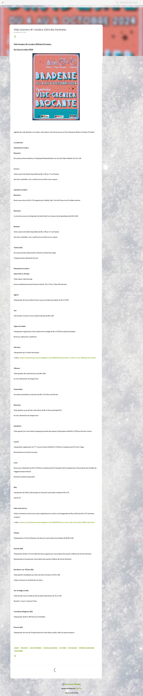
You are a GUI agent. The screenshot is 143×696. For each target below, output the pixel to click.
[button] (15, 36)
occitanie (62, 648)
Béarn (17, 648)
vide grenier (19, 651)
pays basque (72, 648)
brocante (24, 648)
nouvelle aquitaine (50, 648)
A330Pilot (78, 688)
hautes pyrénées (35, 648)
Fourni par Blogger (73, 684)
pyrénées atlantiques (86, 648)
